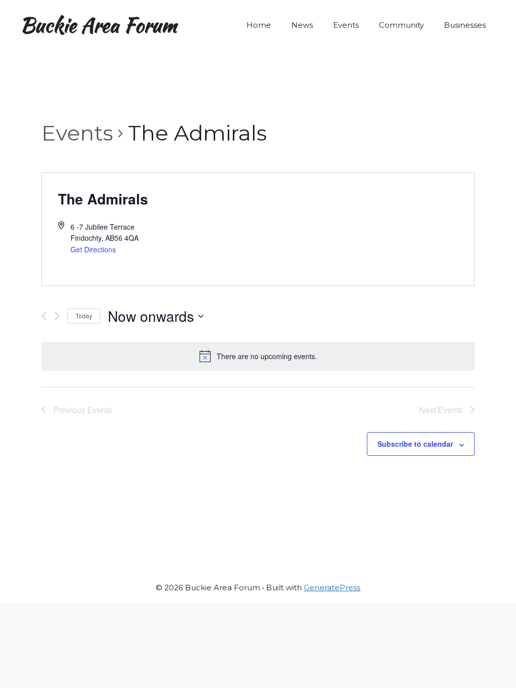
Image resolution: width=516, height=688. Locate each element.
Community (401, 25)
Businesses (465, 25)
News (302, 25)
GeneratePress (332, 587)
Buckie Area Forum (98, 25)
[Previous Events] (44, 316)
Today (84, 315)
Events (346, 25)
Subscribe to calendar (415, 444)
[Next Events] (57, 316)
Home (258, 25)
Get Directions (93, 249)
